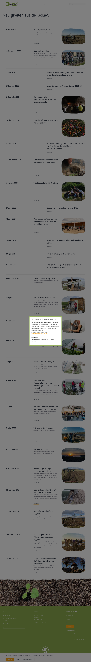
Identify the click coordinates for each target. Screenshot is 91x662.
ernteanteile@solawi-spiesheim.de (39, 333)
